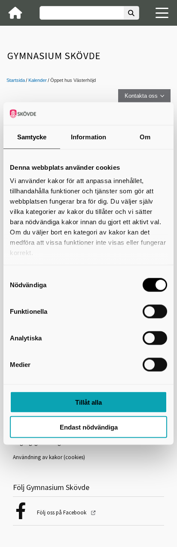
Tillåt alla (88, 402)
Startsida (15, 80)
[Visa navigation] (162, 13)
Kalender (37, 80)
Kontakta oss (141, 96)
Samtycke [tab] (32, 136)
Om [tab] (145, 136)
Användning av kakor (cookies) (49, 457)
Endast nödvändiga (89, 427)
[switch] (155, 311)
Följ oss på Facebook (62, 512)
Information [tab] (88, 136)
